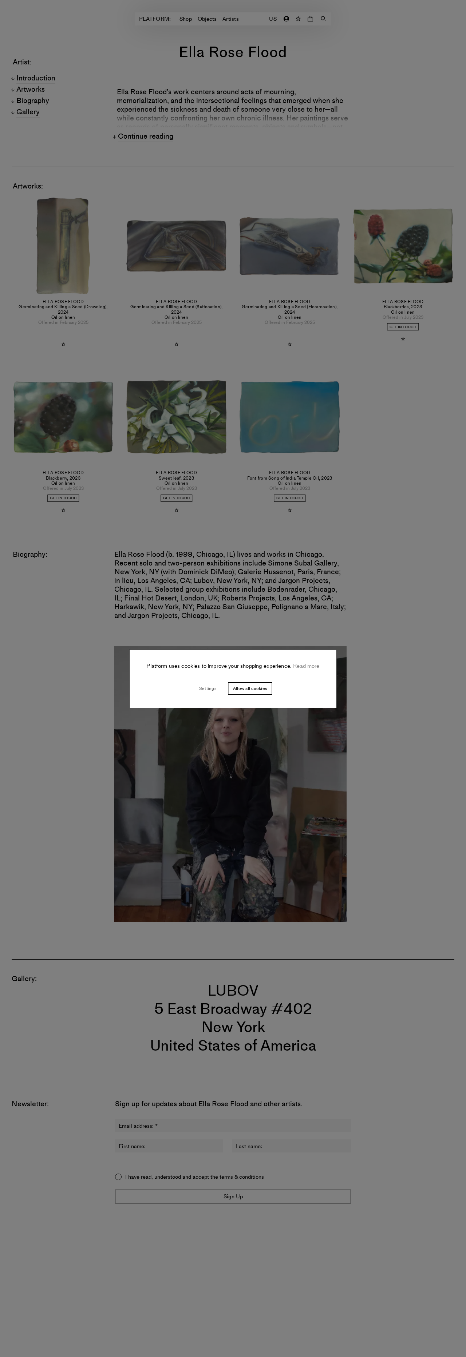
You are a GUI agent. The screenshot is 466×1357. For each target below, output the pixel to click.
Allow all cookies (250, 688)
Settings (207, 688)
